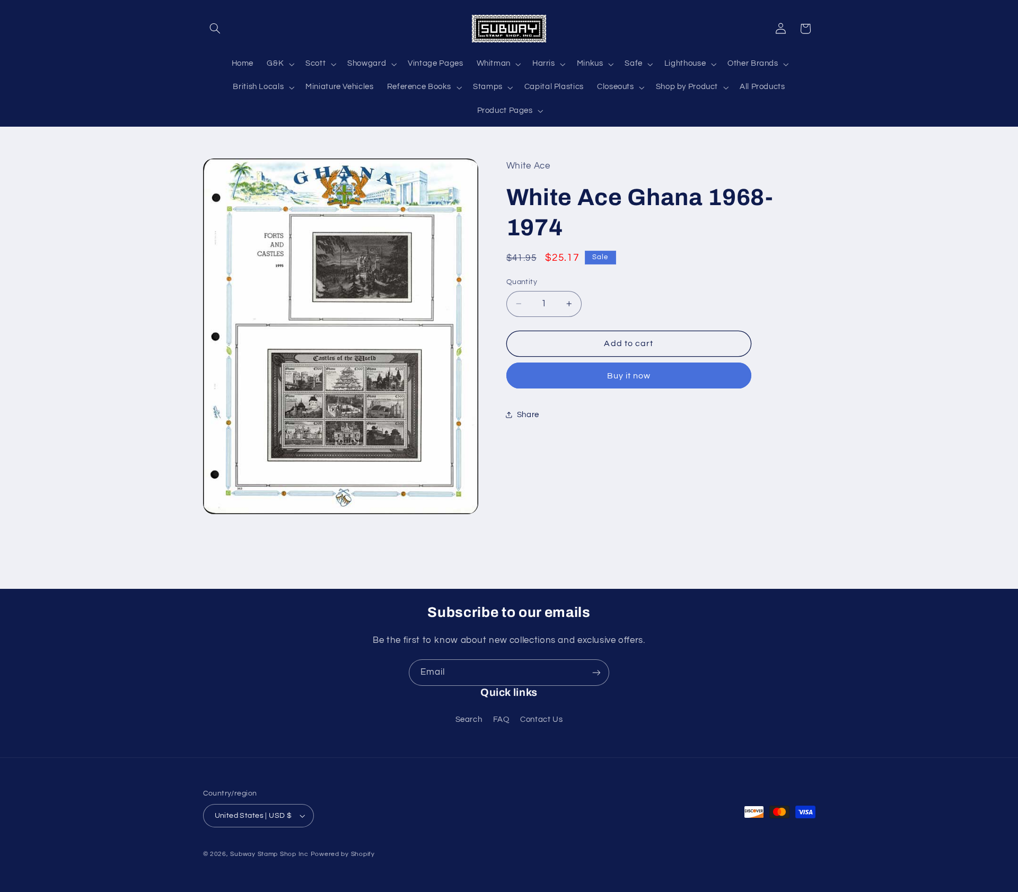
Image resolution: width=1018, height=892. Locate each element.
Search (468, 719)
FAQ (501, 719)
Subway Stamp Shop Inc (269, 854)
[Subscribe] (596, 672)
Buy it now (629, 376)
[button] (215, 28)
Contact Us (541, 719)
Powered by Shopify (343, 854)
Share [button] (528, 415)
